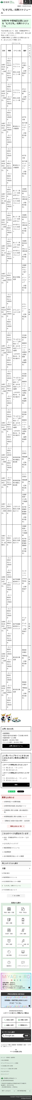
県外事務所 (19, 1044)
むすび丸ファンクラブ (11, 843)
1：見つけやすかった (11, 778)
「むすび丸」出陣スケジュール (12, 885)
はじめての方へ (6, 1071)
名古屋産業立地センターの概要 (14, 856)
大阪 (4, 868)
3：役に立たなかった (11, 770)
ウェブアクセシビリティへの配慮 (10, 1063)
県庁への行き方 (6, 1091)
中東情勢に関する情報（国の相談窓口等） (16, 811)
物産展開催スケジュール (12, 848)
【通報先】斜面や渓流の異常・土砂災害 (17, 821)
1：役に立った (8, 767)
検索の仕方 (27, 1039)
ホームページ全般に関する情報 (9, 1068)
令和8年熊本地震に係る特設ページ (15, 806)
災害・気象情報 (21, 2)
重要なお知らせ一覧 (16, 826)
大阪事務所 (6, 733)
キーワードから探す (8, 1032)
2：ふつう (19, 767)
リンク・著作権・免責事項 (8, 1057)
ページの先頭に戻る (16, 1051)
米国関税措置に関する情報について (15, 816)
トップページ (4, 1044)
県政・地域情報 (12, 1044)
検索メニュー (30, 2)
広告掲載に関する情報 (7, 1065)
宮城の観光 (6, 873)
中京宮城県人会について (10, 889)
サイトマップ (5, 1074)
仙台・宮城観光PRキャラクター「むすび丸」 (16, 838)
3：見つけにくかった (11, 780)
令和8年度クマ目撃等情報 (12, 801)
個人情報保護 (5, 1060)
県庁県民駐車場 (21, 1091)
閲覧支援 (25, 2)
